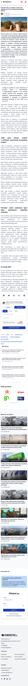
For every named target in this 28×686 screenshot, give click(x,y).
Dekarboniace (4, 337)
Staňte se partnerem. (14, 402)
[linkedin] (14, 295)
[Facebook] (2, 678)
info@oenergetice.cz (6, 647)
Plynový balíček (4, 339)
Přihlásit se (14, 610)
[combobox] (14, 346)
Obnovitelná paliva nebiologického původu (11, 341)
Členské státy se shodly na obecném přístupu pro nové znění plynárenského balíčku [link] (18, 5)
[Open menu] (1, 2)
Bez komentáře (7, 15)
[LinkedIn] (8, 678)
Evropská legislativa (15, 337)
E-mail (4, 597)
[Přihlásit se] (25, 2)
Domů (2, 5)
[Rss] (10, 678)
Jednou (8, 307)
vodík (7, 334)
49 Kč (5, 311)
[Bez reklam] (22, 2)
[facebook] (4, 295)
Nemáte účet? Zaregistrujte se (14, 615)
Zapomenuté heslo (14, 613)
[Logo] (7, 1)
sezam (2, 343)
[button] (8, 382)
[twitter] (9, 295)
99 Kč (10, 311)
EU (11, 334)
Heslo (4, 603)
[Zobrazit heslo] (23, 606)
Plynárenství (6, 5)
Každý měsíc (20, 307)
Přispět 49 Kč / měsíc (14, 327)
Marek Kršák (6, 13)
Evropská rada (18, 334)
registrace (15, 584)
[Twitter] (5, 678)
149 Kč (16, 311)
